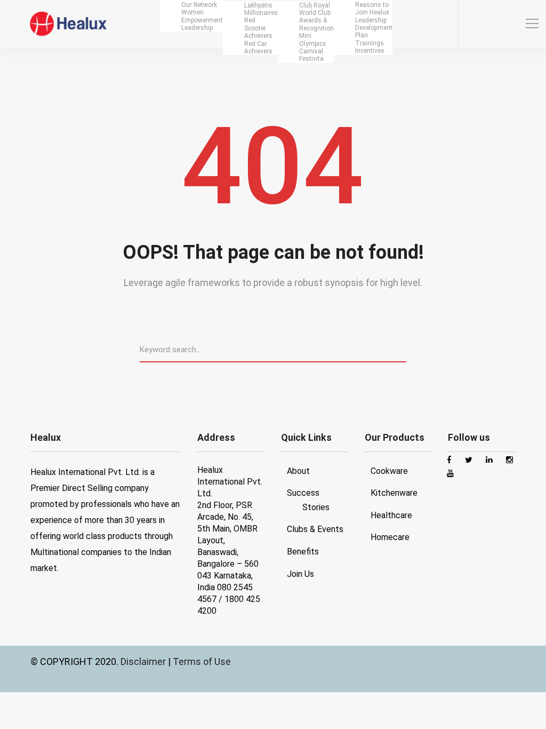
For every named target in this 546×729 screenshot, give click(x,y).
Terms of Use (202, 661)
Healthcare (391, 515)
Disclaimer (144, 661)
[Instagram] (490, 24)
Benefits (303, 551)
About (298, 471)
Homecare (390, 537)
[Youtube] (509, 24)
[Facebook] (471, 24)
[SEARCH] (402, 349)
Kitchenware (394, 493)
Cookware (389, 471)
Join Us (300, 574)
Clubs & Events (315, 529)
